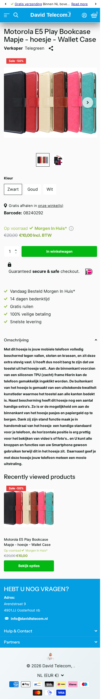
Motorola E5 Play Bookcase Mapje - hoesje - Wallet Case (27, 542)
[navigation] (5, 4)
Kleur (8, 178)
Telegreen (34, 48)
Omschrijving (16, 339)
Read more (79, 4)
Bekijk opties (29, 566)
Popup (71, 228)
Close (50, 631)
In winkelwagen (59, 251)
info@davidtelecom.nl (29, 618)
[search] (15, 15)
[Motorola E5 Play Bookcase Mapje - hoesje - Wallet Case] (29, 508)
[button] (17, 247)
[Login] (84, 15)
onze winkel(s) (50, 206)
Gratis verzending (28, 4)
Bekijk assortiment (7, 15)
